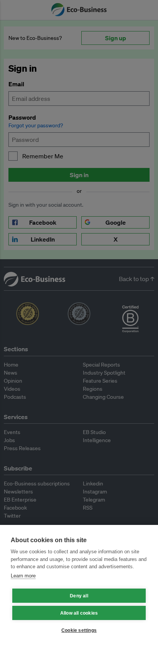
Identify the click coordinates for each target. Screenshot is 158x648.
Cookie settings (79, 630)
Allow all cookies (79, 613)
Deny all (79, 596)
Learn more (23, 576)
